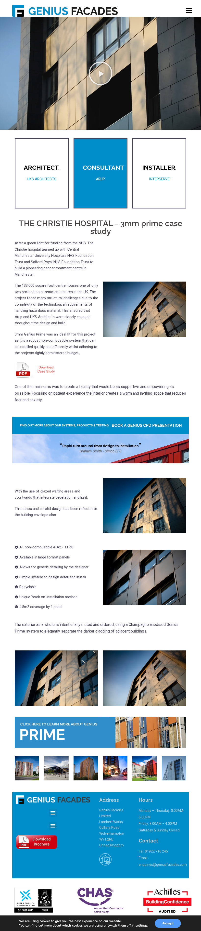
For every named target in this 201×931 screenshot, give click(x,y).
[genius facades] (65, 10)
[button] (100, 73)
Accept (168, 923)
